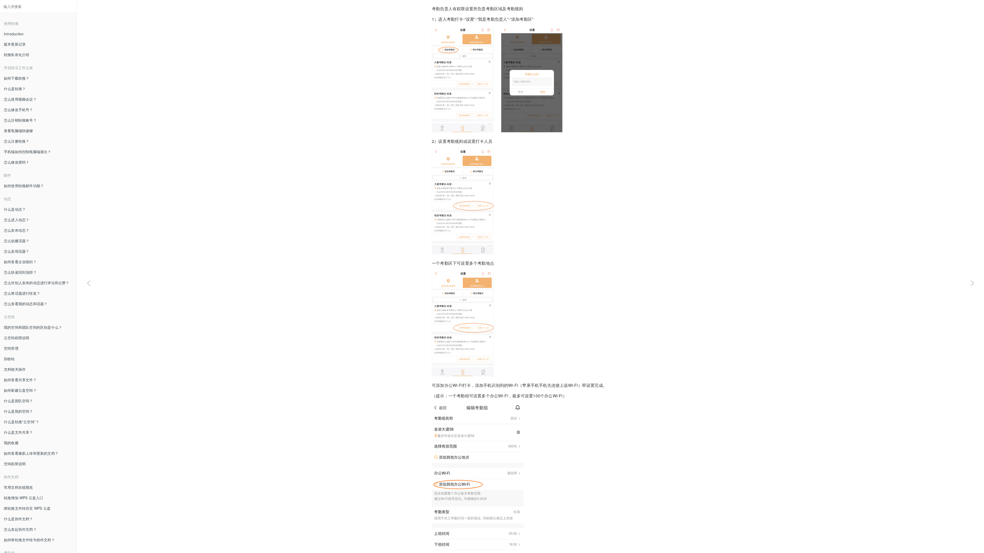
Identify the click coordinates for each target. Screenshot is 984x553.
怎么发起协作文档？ (20, 529)
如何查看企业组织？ (20, 261)
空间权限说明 (15, 463)
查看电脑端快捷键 (18, 130)
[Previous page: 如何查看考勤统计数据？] (88, 283)
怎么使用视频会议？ (20, 99)
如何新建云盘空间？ (20, 390)
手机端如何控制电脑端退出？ (27, 151)
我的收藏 (11, 442)
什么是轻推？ (15, 88)
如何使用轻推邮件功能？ (24, 185)
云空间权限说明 (16, 337)
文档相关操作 (15, 369)
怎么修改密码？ (16, 162)
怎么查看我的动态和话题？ (25, 303)
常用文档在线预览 (18, 487)
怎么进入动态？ (16, 219)
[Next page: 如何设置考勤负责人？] (972, 283)
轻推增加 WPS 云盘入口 (23, 497)
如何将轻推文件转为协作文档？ (29, 539)
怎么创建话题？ (16, 240)
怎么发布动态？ (16, 230)
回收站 (9, 358)
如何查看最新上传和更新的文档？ (31, 453)
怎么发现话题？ (16, 251)
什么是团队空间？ (18, 400)
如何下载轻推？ (16, 78)
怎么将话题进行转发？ (22, 293)
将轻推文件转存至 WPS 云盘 (27, 508)
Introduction (14, 33)
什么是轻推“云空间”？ (21, 421)
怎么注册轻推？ (16, 141)
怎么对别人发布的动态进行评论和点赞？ (36, 282)
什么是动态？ (15, 209)
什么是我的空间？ (18, 411)
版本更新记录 (15, 44)
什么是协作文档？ (18, 518)
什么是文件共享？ (18, 432)
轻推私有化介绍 (16, 54)
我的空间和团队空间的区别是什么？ (33, 327)
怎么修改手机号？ (18, 109)
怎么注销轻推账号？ (20, 120)
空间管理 (11, 348)
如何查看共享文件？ (20, 379)
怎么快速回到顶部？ (20, 272)
